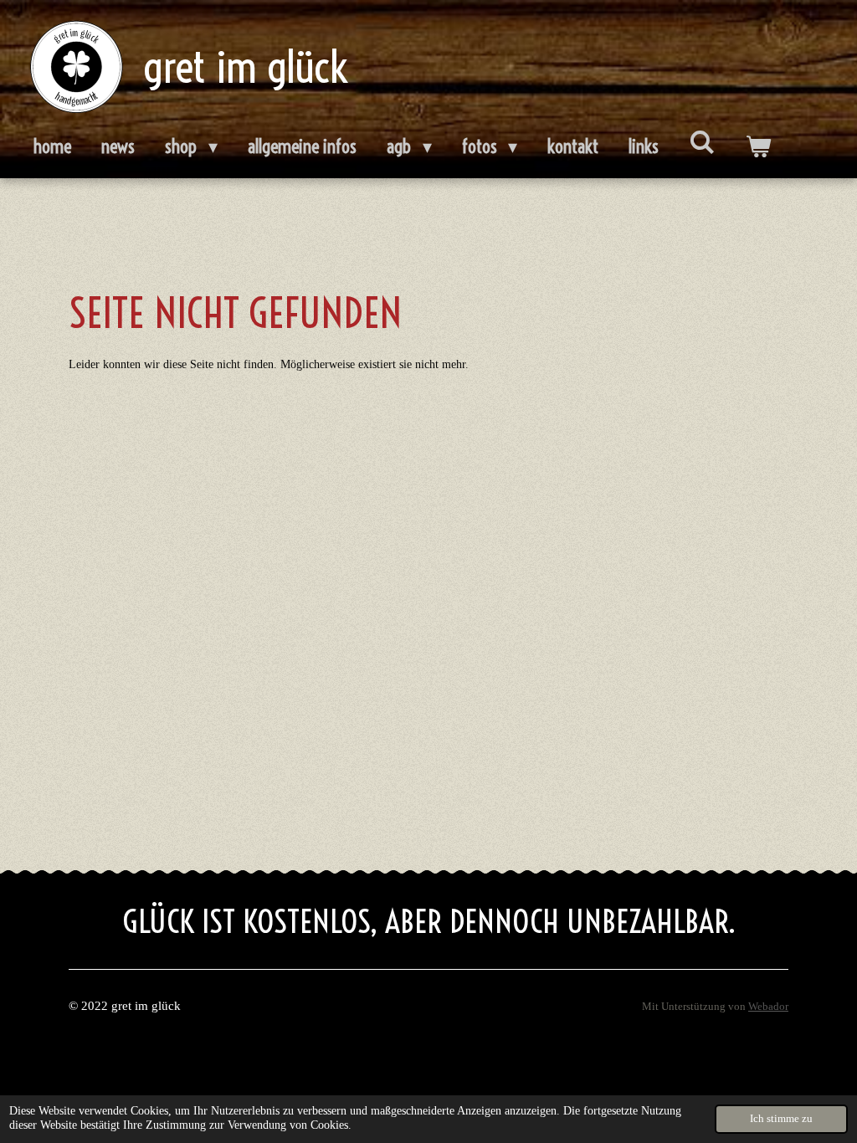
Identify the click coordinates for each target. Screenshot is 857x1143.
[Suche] (702, 142)
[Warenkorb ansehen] (758, 147)
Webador (768, 1006)
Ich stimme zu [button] (781, 1119)
